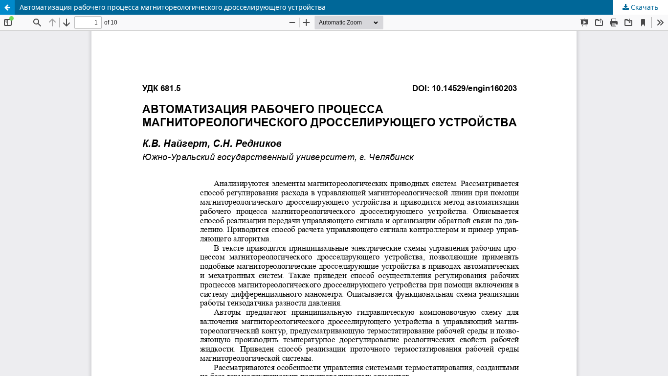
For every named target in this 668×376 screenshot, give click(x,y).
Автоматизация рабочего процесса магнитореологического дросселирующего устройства (173, 7)
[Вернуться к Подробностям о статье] (7, 7)
